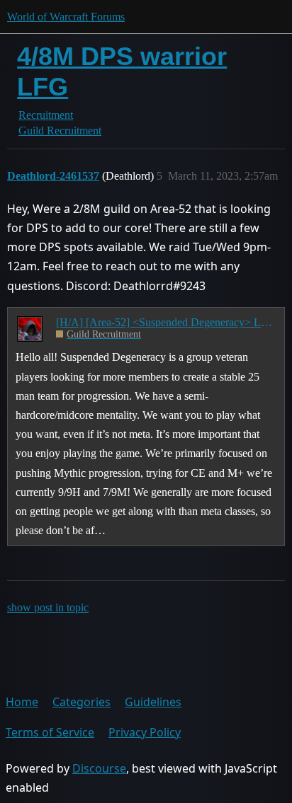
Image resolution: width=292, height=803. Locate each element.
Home (22, 702)
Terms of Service (50, 732)
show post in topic (48, 607)
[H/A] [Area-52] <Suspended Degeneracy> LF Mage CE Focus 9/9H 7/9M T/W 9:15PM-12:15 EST (165, 322)
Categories (81, 702)
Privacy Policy (144, 732)
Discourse (99, 768)
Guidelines (153, 702)
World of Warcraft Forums (66, 17)
